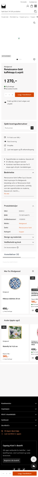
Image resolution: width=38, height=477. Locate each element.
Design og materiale (12, 237)
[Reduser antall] (6, 95)
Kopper (33, 17)
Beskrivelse (9, 172)
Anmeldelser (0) (11, 254)
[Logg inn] (28, 6)
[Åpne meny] (35, 6)
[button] (34, 59)
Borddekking (14, 17)
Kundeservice (33, 2)
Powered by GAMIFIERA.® (10, 262)
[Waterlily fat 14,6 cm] (15, 332)
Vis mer (6, 193)
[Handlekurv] (31, 6)
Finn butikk (24, 2)
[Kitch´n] (3, 6)
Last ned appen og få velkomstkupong (20, 149)
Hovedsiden (4, 17)
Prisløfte (10, 145)
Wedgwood (8, 67)
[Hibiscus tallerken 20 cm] (15, 283)
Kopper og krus (24, 17)
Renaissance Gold (25, 227)
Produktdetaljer (11, 205)
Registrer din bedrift (11, 460)
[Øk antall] (12, 95)
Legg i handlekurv (24, 94)
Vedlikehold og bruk (12, 242)
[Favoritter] (33, 310)
